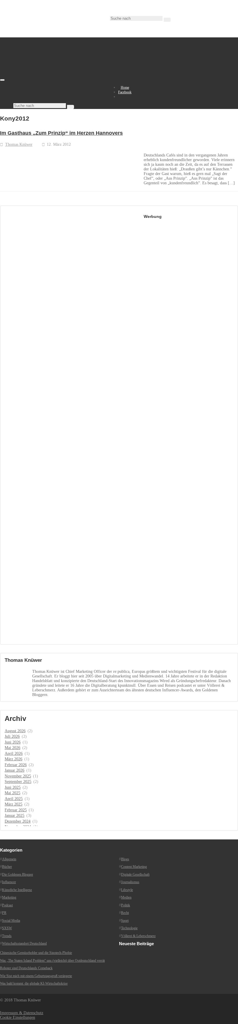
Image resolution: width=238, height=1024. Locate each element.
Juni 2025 (13, 787)
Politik (125, 905)
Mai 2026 (12, 748)
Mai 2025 (12, 793)
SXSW (7, 928)
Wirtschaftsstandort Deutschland (24, 943)
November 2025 (18, 776)
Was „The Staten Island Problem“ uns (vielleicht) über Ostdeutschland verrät (52, 961)
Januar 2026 (14, 770)
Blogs (125, 859)
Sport (125, 921)
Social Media (11, 921)
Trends (7, 936)
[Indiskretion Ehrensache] (61, 78)
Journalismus (130, 882)
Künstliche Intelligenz (17, 890)
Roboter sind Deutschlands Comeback (26, 968)
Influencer (9, 882)
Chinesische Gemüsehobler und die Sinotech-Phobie (36, 953)
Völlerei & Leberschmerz (138, 936)
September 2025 (18, 781)
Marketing (9, 897)
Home (125, 87)
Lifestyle (127, 890)
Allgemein (9, 859)
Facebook (124, 92)
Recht (125, 913)
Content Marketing (134, 867)
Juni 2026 (13, 742)
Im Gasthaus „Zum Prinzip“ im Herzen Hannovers (61, 133)
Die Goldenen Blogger (17, 874)
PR (4, 913)
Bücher (7, 867)
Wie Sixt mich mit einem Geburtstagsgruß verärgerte (36, 976)
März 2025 (13, 804)
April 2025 (14, 799)
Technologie (129, 928)
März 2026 (13, 759)
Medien (126, 897)
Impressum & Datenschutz (21, 1013)
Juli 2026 (12, 736)
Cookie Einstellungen (17, 1017)
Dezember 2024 (17, 821)
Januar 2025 (14, 815)
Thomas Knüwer (19, 144)
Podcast (7, 905)
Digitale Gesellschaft (135, 874)
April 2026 (14, 753)
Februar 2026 (16, 765)
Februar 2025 (16, 810)
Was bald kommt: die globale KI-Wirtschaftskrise (34, 983)
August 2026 (15, 731)
